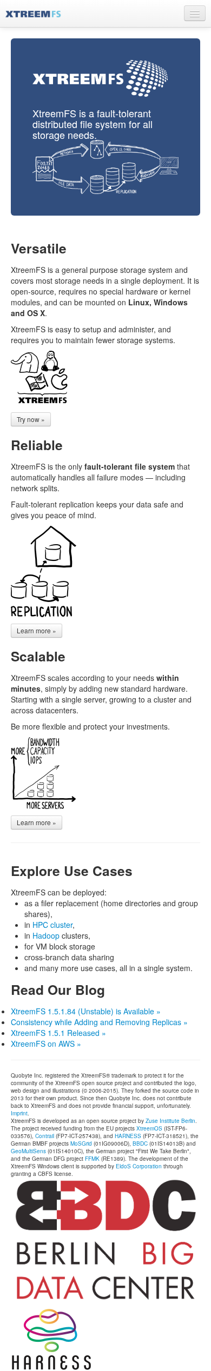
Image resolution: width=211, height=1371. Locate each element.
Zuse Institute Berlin (170, 1121)
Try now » (31, 419)
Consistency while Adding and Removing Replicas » (99, 1021)
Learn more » (36, 630)
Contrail (44, 1136)
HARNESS (128, 1136)
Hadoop (46, 935)
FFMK (92, 1158)
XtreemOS (149, 1128)
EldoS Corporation (139, 1166)
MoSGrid (81, 1143)
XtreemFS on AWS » (46, 1043)
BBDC (140, 1143)
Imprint (19, 1113)
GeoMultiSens (28, 1151)
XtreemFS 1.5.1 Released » (58, 1032)
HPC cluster (52, 924)
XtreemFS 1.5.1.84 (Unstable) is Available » (86, 1011)
